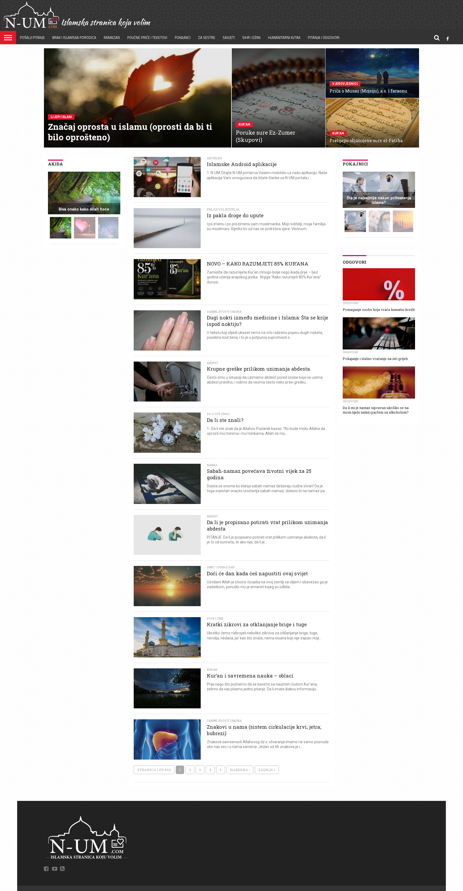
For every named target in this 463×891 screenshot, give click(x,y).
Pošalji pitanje (32, 37)
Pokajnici (183, 37)
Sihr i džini (251, 37)
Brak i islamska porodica (74, 37)
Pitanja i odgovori (323, 37)
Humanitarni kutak (284, 37)
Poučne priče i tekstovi (147, 37)
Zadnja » (266, 770)
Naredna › (240, 770)
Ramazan (112, 37)
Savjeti (229, 37)
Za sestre (206, 37)
